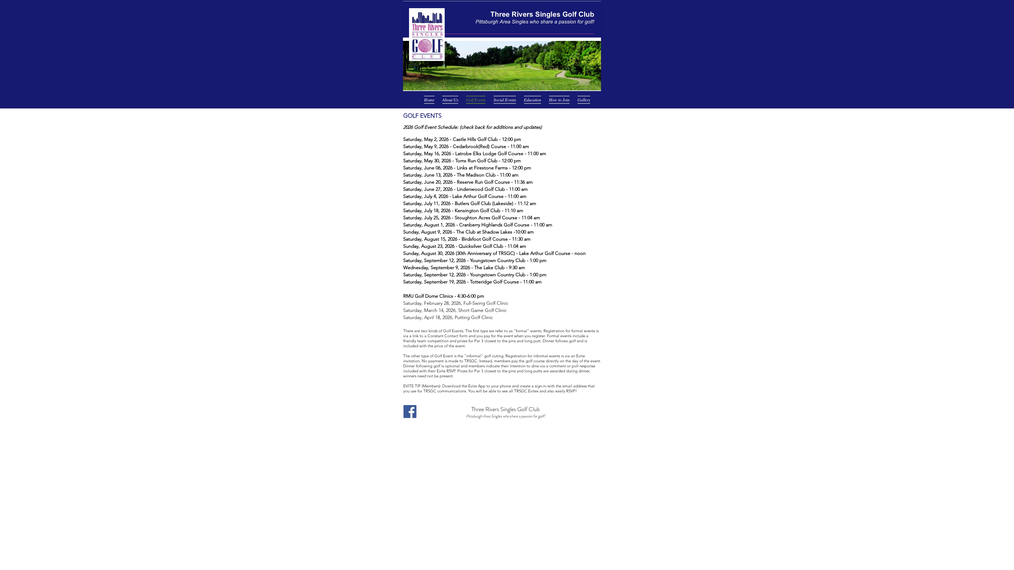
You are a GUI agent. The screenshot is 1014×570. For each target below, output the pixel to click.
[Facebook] (409, 411)
